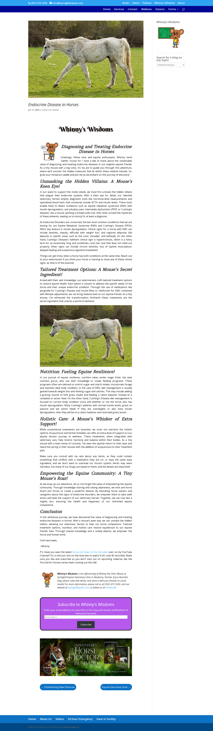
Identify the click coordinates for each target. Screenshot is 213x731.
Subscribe (86, 624)
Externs (160, 9)
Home (106, 9)
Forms (172, 9)
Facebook (110, 587)
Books (126, 3)
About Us (46, 719)
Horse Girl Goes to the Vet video (90, 552)
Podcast (147, 3)
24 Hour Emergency (80, 719)
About (181, 3)
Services (119, 9)
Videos (136, 3)
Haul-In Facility (106, 719)
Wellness (146, 9)
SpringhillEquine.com (78, 587)
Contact (133, 9)
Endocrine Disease (50, 109)
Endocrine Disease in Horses (53, 104)
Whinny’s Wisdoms (164, 3)
